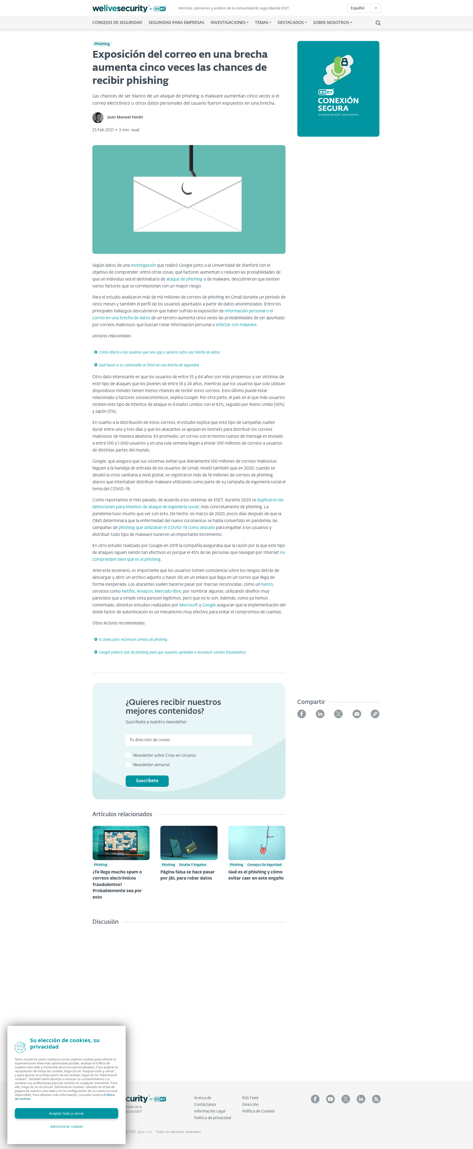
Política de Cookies (258, 1111)
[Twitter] (338, 714)
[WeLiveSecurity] (132, 8)
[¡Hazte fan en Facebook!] (315, 1099)
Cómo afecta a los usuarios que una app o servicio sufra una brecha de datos (159, 352)
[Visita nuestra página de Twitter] (345, 1099)
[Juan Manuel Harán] (99, 117)
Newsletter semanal (151, 765)
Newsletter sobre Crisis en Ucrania (164, 756)
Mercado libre (168, 591)
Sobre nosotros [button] (331, 23)
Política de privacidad (212, 1118)
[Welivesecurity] (129, 1099)
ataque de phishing (184, 279)
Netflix (128, 591)
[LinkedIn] (320, 714)
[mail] (357, 714)
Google (209, 605)
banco (267, 585)
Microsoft (188, 605)
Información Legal (209, 1111)
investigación (143, 266)
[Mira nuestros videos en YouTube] (330, 1099)
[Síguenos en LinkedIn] (361, 1099)
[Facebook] (301, 714)
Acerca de (202, 1098)
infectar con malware (236, 325)
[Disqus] (189, 999)
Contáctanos (205, 1105)
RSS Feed (250, 1098)
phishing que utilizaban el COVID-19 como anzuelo (166, 528)
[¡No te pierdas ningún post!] (376, 1099)
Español (357, 8)
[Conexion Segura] (338, 92)
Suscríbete (147, 781)
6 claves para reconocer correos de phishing (133, 639)
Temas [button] (261, 23)
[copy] (375, 714)
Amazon (145, 591)
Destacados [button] (291, 23)
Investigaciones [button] (228, 23)
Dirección (250, 1105)
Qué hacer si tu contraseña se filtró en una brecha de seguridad (149, 365)
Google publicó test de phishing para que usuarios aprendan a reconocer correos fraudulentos (172, 652)
